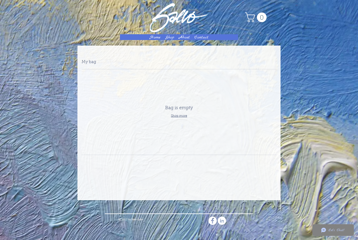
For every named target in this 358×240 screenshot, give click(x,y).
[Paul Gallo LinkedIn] (222, 221)
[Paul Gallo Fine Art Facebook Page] (212, 221)
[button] (257, 17)
